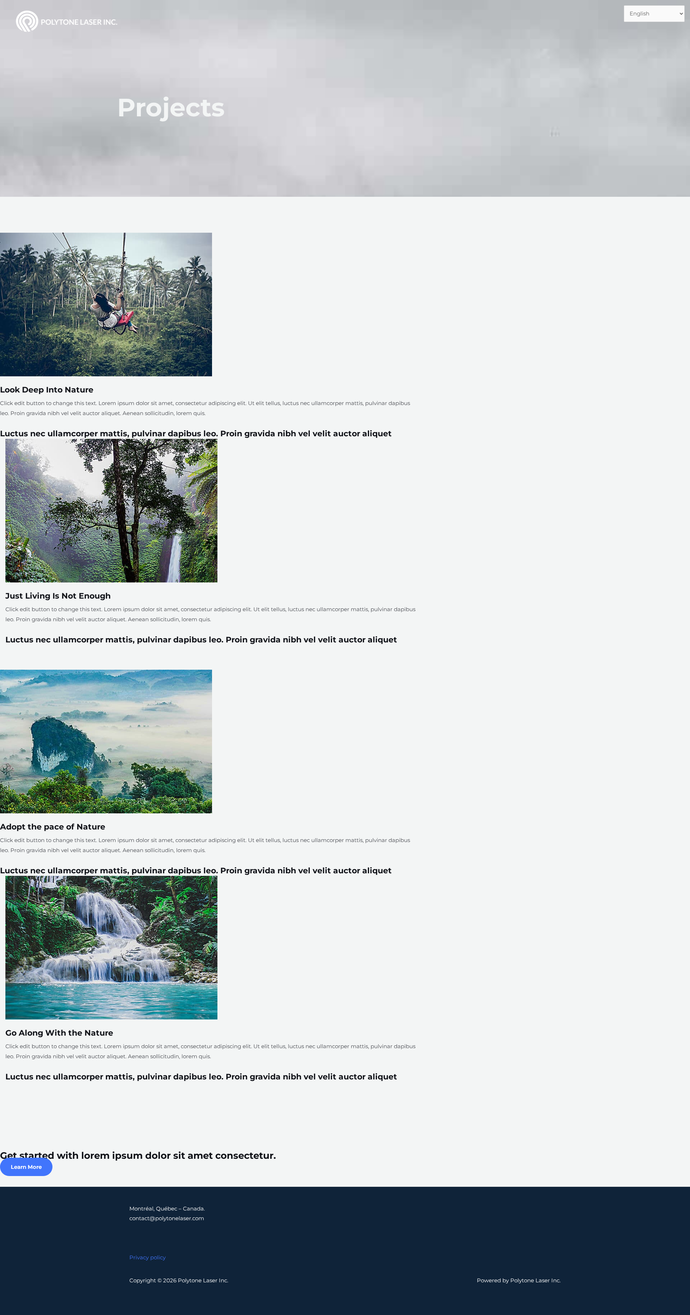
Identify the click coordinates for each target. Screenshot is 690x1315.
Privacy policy (147, 1257)
